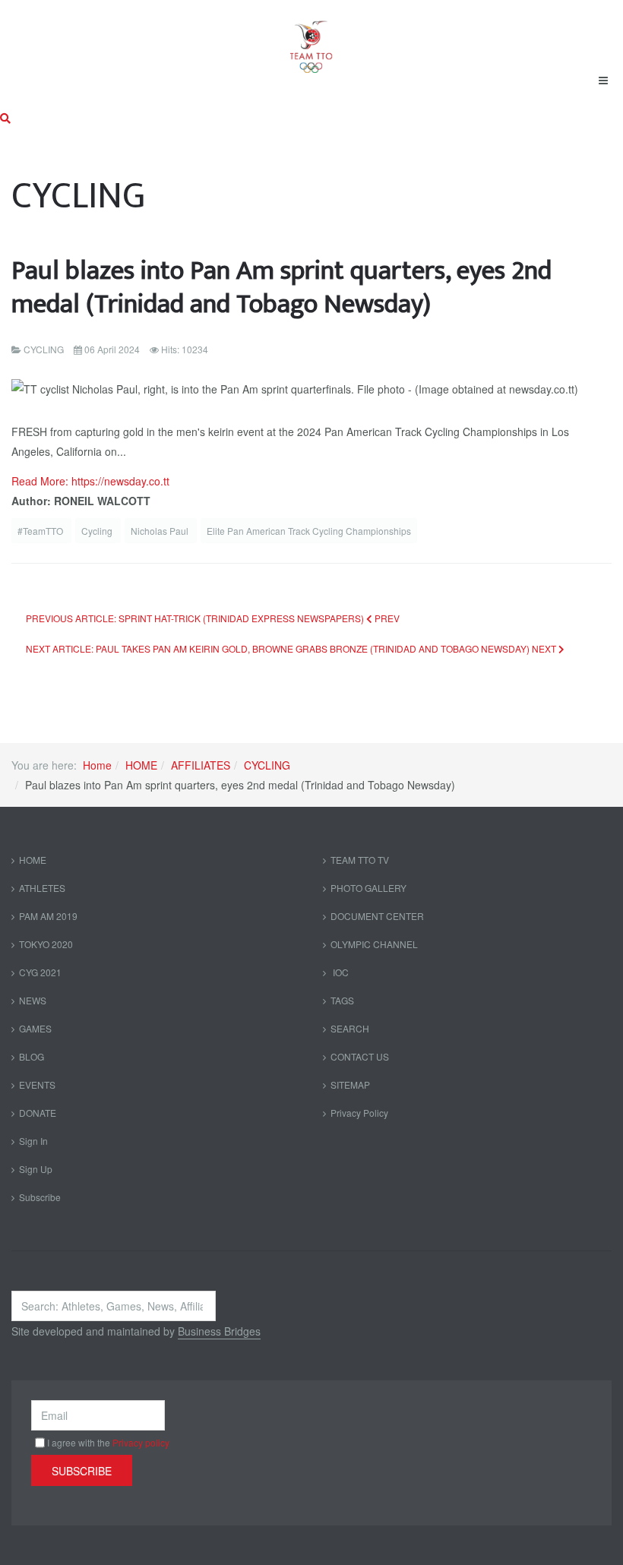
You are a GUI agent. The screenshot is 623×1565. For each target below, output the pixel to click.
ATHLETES (42, 887)
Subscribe (40, 1196)
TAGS (342, 1000)
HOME (141, 765)
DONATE (37, 1112)
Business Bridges (219, 1331)
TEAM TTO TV (359, 859)
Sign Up (35, 1168)
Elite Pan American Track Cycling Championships (309, 530)
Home (97, 765)
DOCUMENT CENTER (377, 915)
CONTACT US (359, 1056)
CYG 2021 (40, 972)
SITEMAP (350, 1084)
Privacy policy (140, 1442)
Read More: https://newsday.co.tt (90, 480)
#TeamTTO (41, 530)
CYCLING (267, 765)
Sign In (33, 1140)
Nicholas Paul (161, 530)
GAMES (35, 1028)
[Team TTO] (311, 39)
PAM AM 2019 (48, 915)
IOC (339, 972)
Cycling (98, 530)
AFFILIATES (200, 765)
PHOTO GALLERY (368, 887)
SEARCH (349, 1028)
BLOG (31, 1056)
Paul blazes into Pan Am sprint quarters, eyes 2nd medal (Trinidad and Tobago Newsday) (281, 287)
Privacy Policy (359, 1112)
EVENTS (37, 1084)
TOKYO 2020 (46, 943)
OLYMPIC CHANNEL (374, 943)
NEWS (32, 1000)
